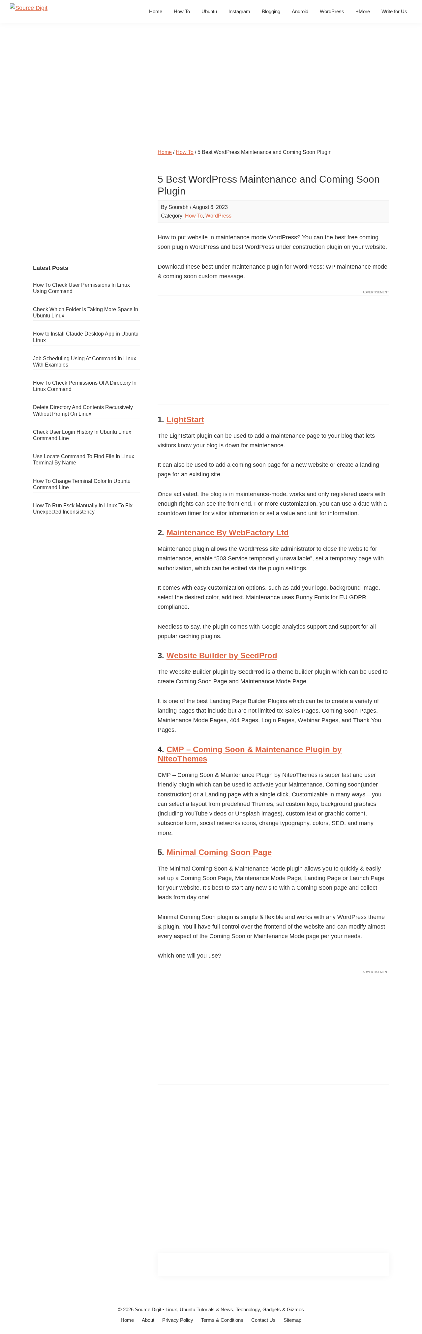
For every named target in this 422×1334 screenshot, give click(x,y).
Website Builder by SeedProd (221, 655)
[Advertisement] (211, 89)
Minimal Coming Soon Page (219, 852)
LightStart (185, 419)
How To (194, 216)
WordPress (218, 216)
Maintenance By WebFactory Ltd (227, 532)
